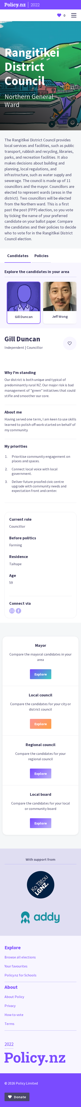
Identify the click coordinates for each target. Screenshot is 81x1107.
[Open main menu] (73, 15)
